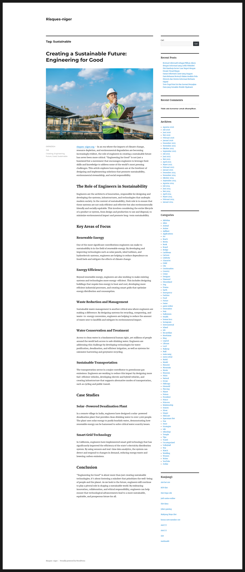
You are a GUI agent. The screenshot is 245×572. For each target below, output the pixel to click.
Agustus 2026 (168, 127)
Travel (165, 440)
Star (164, 421)
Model (165, 362)
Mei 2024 (166, 191)
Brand (165, 247)
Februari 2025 (168, 167)
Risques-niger (59, 19)
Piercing (166, 389)
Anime (165, 228)
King (165, 338)
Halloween (167, 314)
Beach (165, 239)
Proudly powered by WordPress (72, 561)
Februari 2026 (168, 138)
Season (166, 408)
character (167, 260)
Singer (165, 413)
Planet (165, 392)
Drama (165, 287)
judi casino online (168, 498)
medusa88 (165, 541)
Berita (165, 242)
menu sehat (167, 357)
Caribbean (167, 252)
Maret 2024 (167, 197)
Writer (165, 459)
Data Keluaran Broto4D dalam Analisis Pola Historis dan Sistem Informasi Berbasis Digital (180, 79)
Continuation (168, 269)
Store (165, 424)
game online (168, 306)
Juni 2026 (167, 132)
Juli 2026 (166, 130)
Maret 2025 (167, 165)
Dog (164, 285)
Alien (165, 223)
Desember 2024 (169, 173)
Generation (167, 309)
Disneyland (167, 282)
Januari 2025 (168, 170)
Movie (165, 370)
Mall (164, 351)
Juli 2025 (166, 154)
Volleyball (167, 445)
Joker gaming (166, 509)
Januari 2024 (168, 202)
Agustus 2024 (168, 183)
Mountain (167, 368)
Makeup (166, 349)
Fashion (166, 295)
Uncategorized (169, 442)
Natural (166, 378)
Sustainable (63, 156)
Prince (165, 400)
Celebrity (166, 258)
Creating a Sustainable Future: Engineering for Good (86, 56)
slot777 (164, 525)
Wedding (166, 453)
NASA (165, 376)
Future (49, 156)
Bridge (165, 250)
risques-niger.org (85, 146)
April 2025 (167, 162)
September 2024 (169, 181)
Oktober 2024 (168, 178)
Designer (166, 277)
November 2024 (169, 175)
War (164, 448)
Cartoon (166, 255)
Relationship (168, 405)
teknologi (167, 432)
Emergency (167, 293)
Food (165, 298)
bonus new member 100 (170, 520)
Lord (165, 346)
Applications (168, 234)
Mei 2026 (166, 135)
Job (47, 150)
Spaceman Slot (169, 418)
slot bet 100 (165, 482)
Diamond (166, 279)
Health (165, 317)
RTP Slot (164, 488)
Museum (166, 373)
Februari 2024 (168, 199)
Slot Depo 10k (166, 493)
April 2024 (167, 194)
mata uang (167, 354)
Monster (166, 365)
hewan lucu (167, 319)
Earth (165, 290)
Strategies (167, 426)
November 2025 (169, 146)
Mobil (165, 360)
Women (166, 456)
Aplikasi (166, 231)
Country (166, 271)
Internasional (168, 325)
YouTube (166, 461)
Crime (165, 274)
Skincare (166, 416)
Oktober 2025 (168, 148)
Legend (166, 341)
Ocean (165, 381)
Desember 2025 (169, 143)
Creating (49, 154)
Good (54, 156)
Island (165, 327)
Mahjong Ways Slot (168, 514)
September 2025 (169, 151)
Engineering (59, 154)
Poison (165, 394)
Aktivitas (166, 220)
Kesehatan (167, 335)
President (167, 397)
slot (162, 536)
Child (165, 263)
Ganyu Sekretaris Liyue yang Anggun (178, 74)
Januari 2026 (168, 140)
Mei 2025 (166, 159)
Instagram (167, 322)
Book (165, 244)
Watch (165, 451)
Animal (166, 226)
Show (165, 410)
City (164, 266)
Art (164, 236)
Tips (164, 437)
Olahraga (166, 384)
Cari (162, 40)
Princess (166, 402)
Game (165, 303)
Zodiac (165, 464)
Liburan (166, 343)
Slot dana (164, 504)
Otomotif (166, 386)
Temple (166, 434)
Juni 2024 (167, 189)
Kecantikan (167, 333)
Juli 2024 (166, 186)
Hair (164, 311)
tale (164, 429)
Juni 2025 (167, 156)
